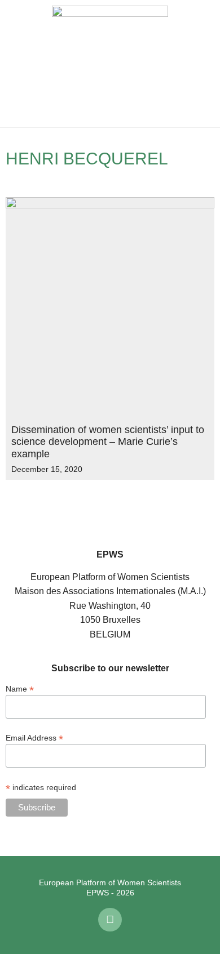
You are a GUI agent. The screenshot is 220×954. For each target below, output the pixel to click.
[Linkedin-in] (110, 919)
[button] (17, 63)
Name (20, 688)
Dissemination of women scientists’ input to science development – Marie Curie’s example (107, 442)
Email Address (34, 737)
